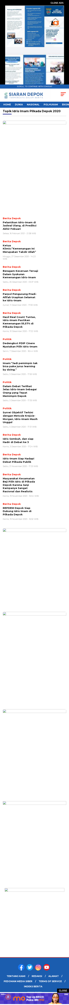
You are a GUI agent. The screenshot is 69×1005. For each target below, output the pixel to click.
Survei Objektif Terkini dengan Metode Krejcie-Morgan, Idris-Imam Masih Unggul (20, 417)
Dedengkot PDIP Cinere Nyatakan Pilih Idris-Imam (20, 345)
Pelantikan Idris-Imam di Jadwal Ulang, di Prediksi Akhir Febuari (19, 225)
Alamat (53, 976)
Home (7, 104)
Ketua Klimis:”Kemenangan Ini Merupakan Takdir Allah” (19, 248)
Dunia (19, 104)
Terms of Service (50, 981)
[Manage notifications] (8, 997)
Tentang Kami (16, 976)
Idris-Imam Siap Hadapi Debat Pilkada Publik (18, 460)
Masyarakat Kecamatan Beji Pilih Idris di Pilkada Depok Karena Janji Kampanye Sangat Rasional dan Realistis (19, 485)
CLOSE (63, 990)
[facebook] (22, 969)
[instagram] (39, 969)
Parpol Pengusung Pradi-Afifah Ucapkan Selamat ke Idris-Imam (20, 297)
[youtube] (47, 969)
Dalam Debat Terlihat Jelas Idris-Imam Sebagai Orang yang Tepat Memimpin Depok (20, 391)
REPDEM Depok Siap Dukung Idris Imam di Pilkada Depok (17, 511)
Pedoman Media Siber (18, 981)
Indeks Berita (33, 986)
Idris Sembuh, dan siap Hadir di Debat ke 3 (18, 440)
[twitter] (30, 969)
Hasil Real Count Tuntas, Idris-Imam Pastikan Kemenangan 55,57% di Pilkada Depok (19, 322)
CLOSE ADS (57, 3)
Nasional (33, 104)
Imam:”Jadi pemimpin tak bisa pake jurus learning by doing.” (20, 366)
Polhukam (51, 104)
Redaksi (37, 976)
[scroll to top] (64, 983)
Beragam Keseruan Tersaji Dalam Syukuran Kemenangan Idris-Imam (20, 274)
